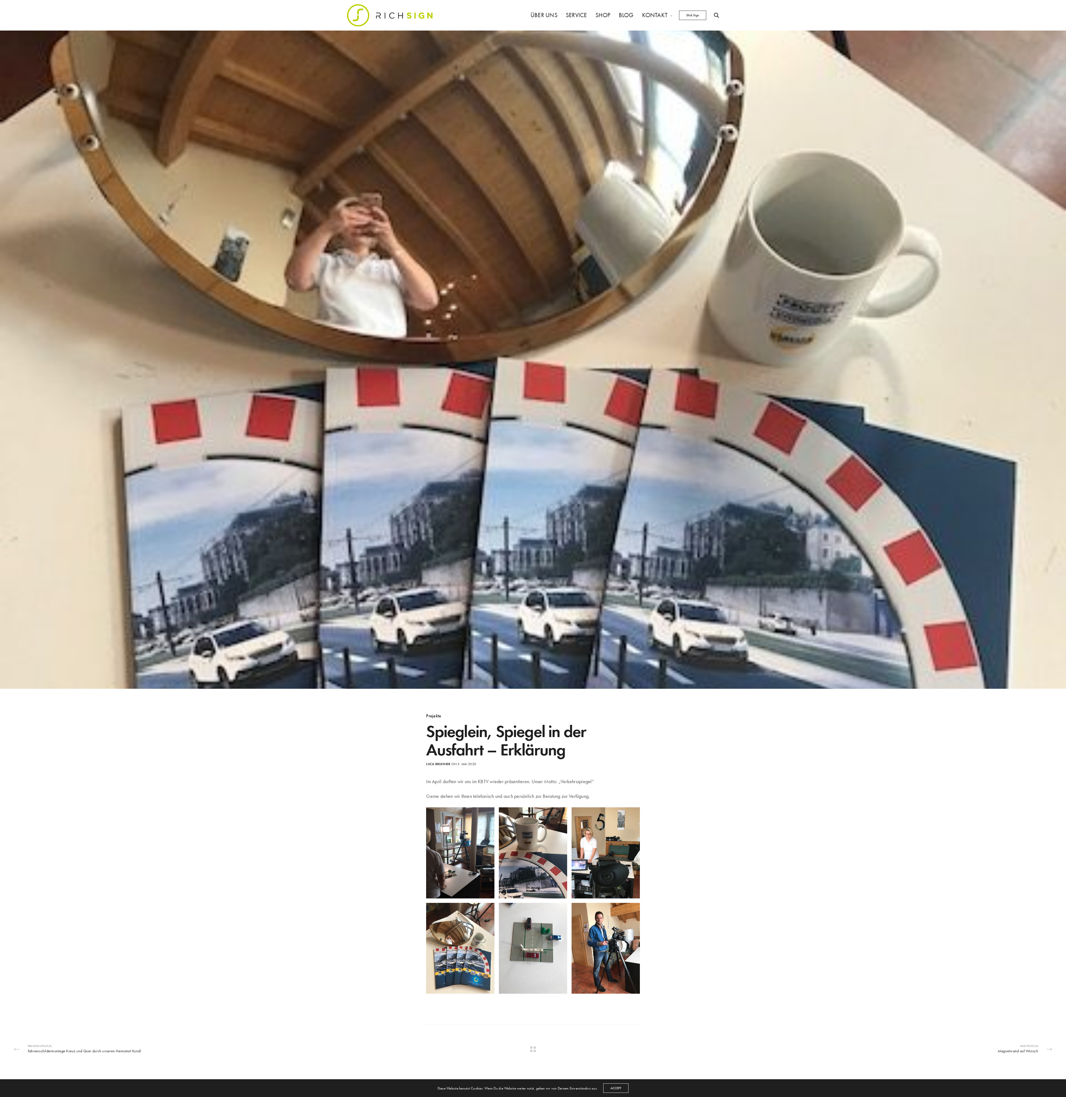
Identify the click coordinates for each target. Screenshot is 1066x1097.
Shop (602, 15)
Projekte (433, 716)
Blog (626, 15)
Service (576, 15)
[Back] (533, 1049)
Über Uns (544, 15)
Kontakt (655, 15)
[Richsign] (390, 15)
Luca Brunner (438, 764)
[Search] (716, 15)
